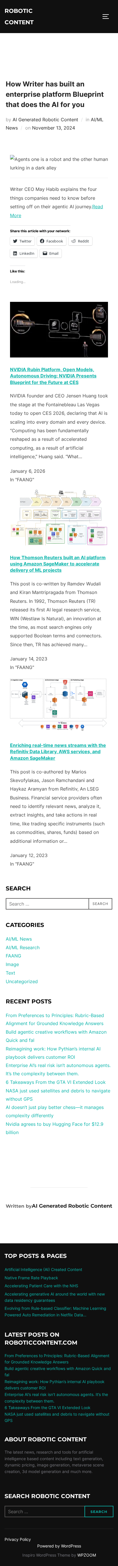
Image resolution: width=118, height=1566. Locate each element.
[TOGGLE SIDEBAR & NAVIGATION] (107, 16)
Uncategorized (22, 981)
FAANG (13, 956)
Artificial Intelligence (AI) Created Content (43, 1269)
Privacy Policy (18, 1539)
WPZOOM (86, 1555)
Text (10, 973)
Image (12, 964)
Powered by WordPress (59, 1545)
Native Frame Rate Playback (31, 1277)
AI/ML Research (23, 947)
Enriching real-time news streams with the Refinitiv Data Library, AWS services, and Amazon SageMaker (58, 751)
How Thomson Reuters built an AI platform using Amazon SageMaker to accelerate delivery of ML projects (58, 564)
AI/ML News (19, 939)
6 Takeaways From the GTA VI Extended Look (56, 1082)
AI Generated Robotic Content (45, 119)
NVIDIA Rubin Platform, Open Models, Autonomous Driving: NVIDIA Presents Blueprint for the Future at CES (53, 376)
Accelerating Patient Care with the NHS (41, 1285)
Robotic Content (19, 16)
